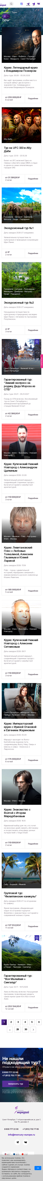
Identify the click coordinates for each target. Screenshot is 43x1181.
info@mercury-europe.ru (21, 1134)
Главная (6, 12)
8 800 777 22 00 (10, 1072)
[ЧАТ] (32, 4)
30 (26, 1030)
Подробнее (33, 98)
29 (17, 1030)
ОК (38, 1168)
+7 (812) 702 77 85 (11, 1075)
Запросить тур (15, 1084)
